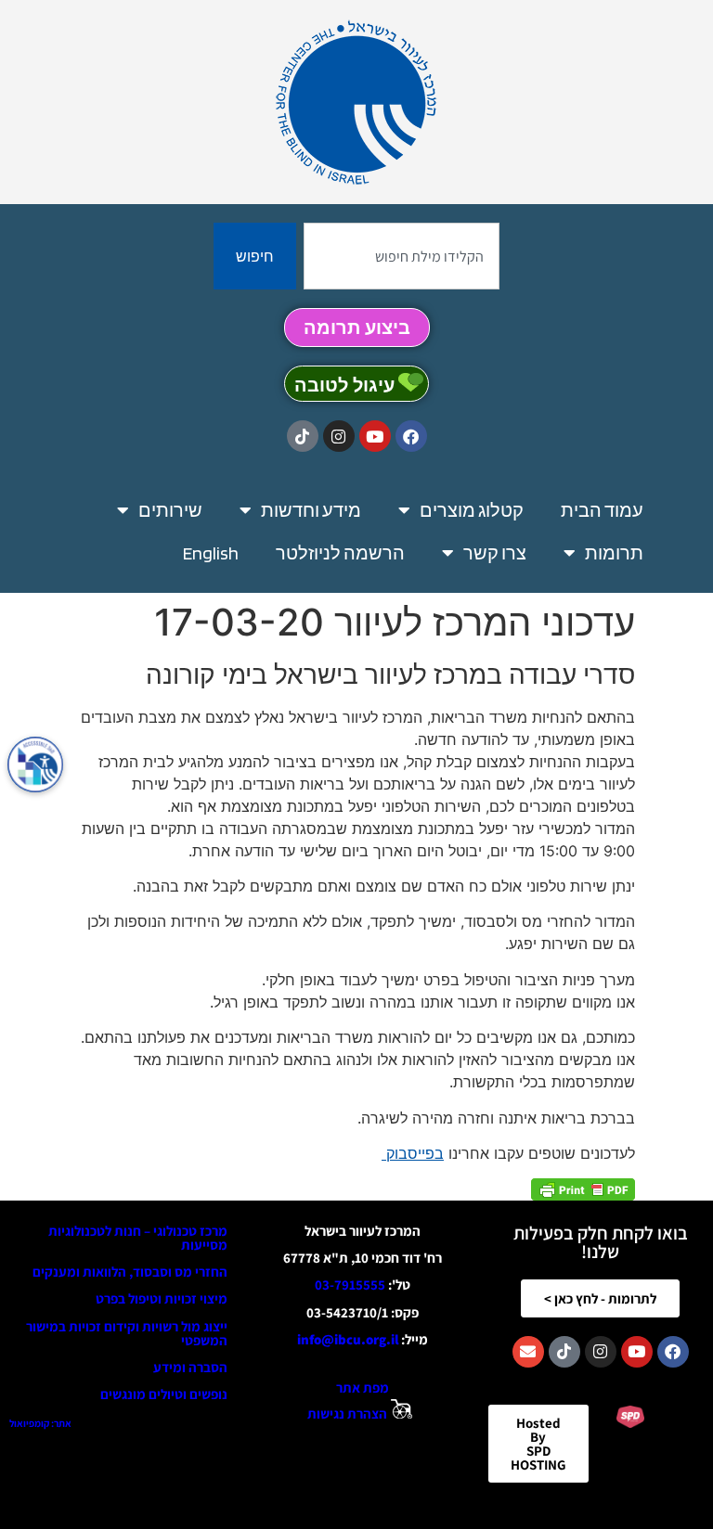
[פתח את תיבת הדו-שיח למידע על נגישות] (35, 764)
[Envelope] (528, 1352)
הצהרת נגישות (347, 1413)
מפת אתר (362, 1387)
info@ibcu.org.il (347, 1339)
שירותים (170, 510)
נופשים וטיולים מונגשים (163, 1394)
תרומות (614, 553)
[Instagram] (339, 436)
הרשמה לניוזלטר (340, 553)
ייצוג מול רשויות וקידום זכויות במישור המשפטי (126, 1333)
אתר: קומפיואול (40, 1423)
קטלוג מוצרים (472, 510)
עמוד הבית (602, 510)
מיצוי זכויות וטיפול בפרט (161, 1298)
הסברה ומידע (190, 1367)
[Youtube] (375, 436)
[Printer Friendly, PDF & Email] (583, 1188)
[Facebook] (411, 436)
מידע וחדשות (311, 510)
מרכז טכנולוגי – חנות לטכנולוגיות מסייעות (137, 1237)
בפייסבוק (413, 1153)
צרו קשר (494, 553)
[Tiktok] (302, 436)
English (211, 553)
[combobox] (401, 256)
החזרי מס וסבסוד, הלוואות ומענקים (129, 1271)
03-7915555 (350, 1284)
